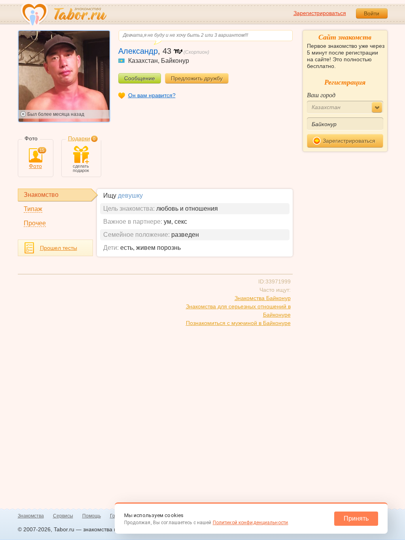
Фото (36, 158)
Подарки (79, 138)
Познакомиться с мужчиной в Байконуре (238, 323)
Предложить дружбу (197, 78)
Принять (356, 518)
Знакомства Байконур (263, 298)
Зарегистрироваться (319, 13)
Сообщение (139, 78)
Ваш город (321, 95)
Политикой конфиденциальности (250, 522)
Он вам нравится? (152, 95)
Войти (371, 13)
